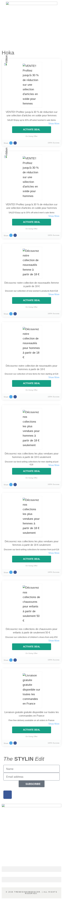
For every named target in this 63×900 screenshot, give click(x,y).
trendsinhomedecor (27, 892)
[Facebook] (7, 795)
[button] (31, 869)
